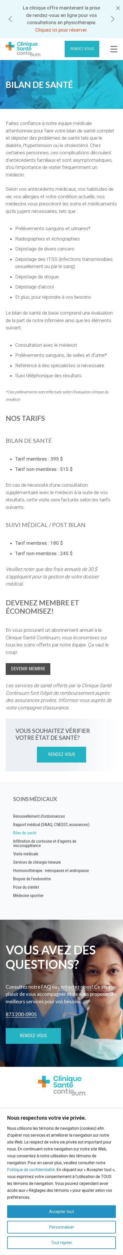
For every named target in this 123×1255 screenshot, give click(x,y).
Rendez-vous (82, 49)
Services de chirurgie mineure (37, 862)
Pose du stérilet (26, 887)
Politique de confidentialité (31, 1169)
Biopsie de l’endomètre (32, 878)
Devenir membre (28, 668)
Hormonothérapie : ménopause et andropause (51, 870)
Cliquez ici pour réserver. (61, 30)
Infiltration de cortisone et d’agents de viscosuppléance (44, 843)
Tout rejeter (61, 1242)
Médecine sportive (28, 895)
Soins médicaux (35, 799)
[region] (61, 1181)
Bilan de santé (24, 833)
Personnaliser (61, 1227)
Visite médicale (25, 853)
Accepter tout (61, 1211)
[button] (10, 19)
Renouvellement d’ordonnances (39, 816)
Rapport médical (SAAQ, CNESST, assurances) (51, 824)
